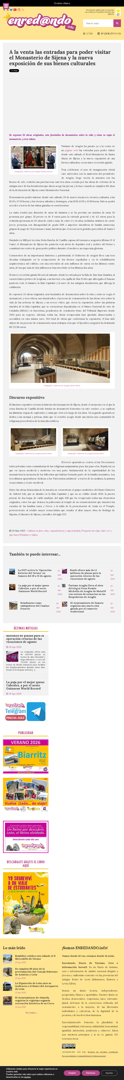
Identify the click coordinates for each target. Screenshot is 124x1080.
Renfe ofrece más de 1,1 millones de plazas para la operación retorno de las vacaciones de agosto (85, 574)
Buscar (117, 23)
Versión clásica (62, 3)
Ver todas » (31, 1012)
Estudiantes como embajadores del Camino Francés (34, 605)
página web (71, 150)
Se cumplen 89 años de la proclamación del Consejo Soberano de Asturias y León (36, 971)
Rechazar (90, 1073)
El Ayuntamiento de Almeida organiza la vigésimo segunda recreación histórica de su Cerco (34, 1000)
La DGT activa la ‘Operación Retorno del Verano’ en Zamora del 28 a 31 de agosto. (35, 573)
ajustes (27, 1077)
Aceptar (72, 1073)
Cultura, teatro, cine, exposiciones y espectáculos (53, 530)
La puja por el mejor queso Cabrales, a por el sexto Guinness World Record (33, 588)
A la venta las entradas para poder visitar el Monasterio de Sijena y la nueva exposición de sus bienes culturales (60, 58)
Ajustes (109, 1073)
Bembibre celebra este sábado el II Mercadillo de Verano (35, 957)
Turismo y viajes (28, 534)
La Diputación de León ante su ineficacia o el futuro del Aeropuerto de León (36, 986)
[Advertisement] (62, 105)
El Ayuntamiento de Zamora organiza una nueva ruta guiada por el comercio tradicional (86, 607)
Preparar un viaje (90, 530)
